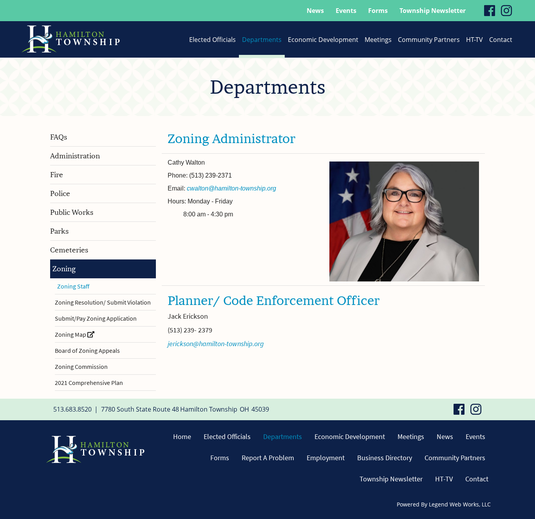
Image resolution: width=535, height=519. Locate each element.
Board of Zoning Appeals (87, 350)
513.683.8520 (72, 409)
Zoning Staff (73, 286)
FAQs (58, 137)
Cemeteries (69, 250)
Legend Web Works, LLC (460, 504)
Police (60, 193)
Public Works (71, 212)
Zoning (64, 269)
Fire (56, 175)
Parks (59, 231)
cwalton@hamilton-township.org (231, 188)
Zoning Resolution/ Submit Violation (103, 302)
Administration (75, 156)
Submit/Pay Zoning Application (96, 318)
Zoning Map (71, 334)
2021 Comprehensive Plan (89, 383)
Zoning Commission (81, 366)
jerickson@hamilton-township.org (216, 343)
